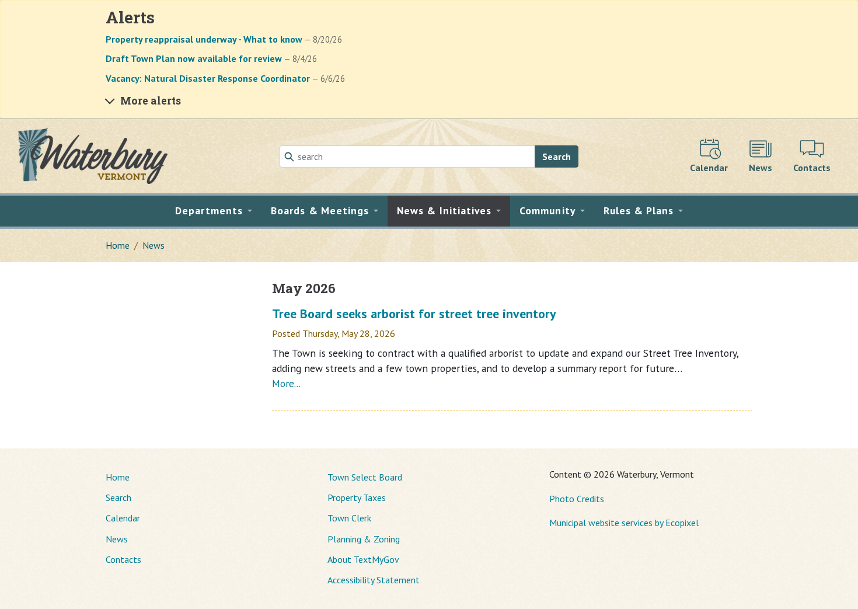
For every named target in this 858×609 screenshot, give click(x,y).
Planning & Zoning (363, 539)
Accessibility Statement (373, 580)
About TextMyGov (363, 559)
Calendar (123, 518)
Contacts (123, 559)
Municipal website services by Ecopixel (624, 522)
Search (556, 156)
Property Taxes (356, 497)
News (153, 245)
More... (286, 383)
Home (118, 245)
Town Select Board (364, 477)
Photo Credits (576, 498)
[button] (214, 211)
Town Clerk (349, 518)
